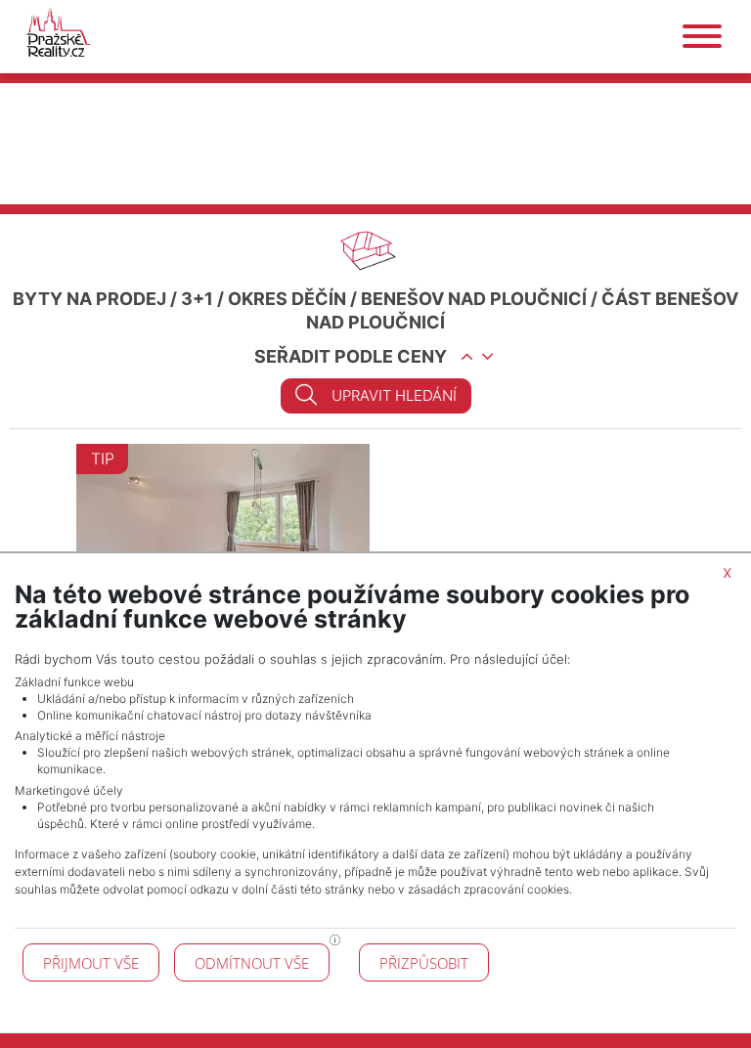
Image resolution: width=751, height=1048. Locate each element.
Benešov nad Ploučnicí (474, 298)
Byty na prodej (89, 298)
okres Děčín (287, 298)
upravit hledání (394, 395)
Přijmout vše (91, 963)
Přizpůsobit (423, 963)
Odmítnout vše (252, 963)
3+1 (197, 298)
